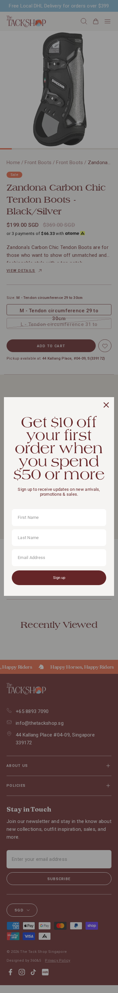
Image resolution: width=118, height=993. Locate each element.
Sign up (59, 578)
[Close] (106, 405)
